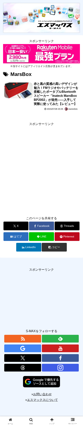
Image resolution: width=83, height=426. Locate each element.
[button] (54, 247)
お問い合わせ (42, 394)
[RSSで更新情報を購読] (22, 339)
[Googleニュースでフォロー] (22, 348)
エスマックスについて (42, 399)
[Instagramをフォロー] (60, 368)
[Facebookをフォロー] (60, 358)
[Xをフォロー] (22, 358)
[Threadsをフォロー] (22, 368)
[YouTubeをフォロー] (60, 348)
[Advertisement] (41, 168)
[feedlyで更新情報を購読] (60, 339)
